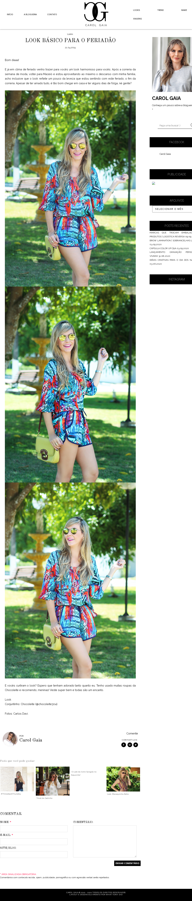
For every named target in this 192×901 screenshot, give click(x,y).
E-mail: (6, 835)
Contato (52, 14)
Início (10, 14)
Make (184, 10)
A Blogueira (30, 14)
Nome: (5, 822)
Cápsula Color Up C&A (163, 248)
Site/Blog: (8, 848)
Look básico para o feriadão (70, 40)
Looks (136, 10)
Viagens (137, 19)
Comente (132, 733)
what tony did (114, 895)
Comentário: (83, 822)
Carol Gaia (165, 154)
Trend (160, 10)
